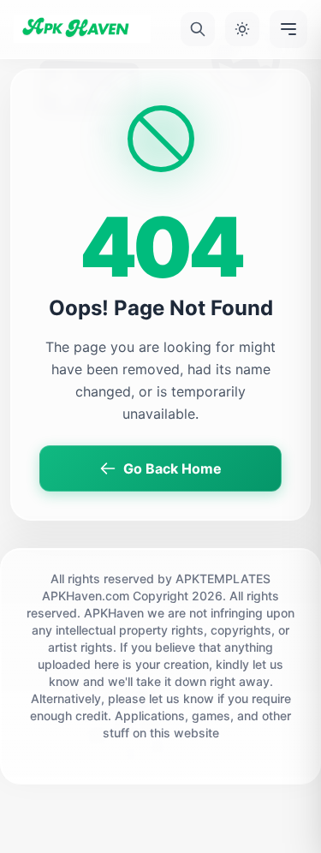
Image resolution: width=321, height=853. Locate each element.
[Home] (82, 29)
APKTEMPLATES (222, 578)
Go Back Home (172, 468)
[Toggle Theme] (242, 29)
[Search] (198, 29)
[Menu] (288, 29)
